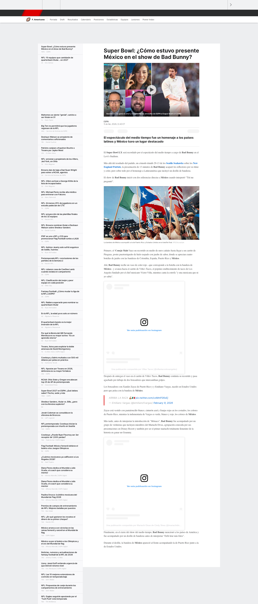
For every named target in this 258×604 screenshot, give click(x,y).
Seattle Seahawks (174, 163)
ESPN (31, 13)
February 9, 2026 (163, 402)
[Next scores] (231, 5)
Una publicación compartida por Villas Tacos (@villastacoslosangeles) (144, 369)
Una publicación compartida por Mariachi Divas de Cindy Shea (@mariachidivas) (144, 525)
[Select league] (33, 5)
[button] (224, 13)
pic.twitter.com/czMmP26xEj (152, 397)
